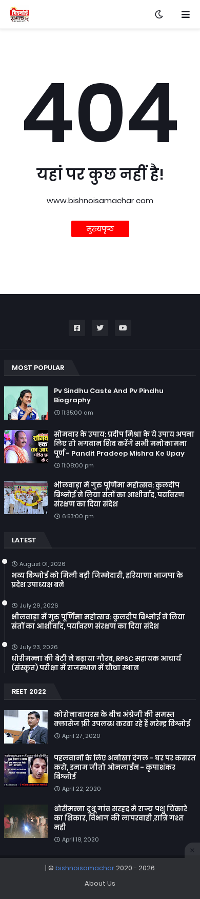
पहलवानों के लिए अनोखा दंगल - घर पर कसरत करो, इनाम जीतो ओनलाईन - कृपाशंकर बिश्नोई (125, 767)
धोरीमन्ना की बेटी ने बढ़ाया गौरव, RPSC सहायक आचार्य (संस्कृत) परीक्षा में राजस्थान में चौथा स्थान (96, 663)
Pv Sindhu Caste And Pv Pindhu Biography (109, 395)
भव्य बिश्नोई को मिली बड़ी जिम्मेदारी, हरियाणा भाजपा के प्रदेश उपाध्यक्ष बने (97, 580)
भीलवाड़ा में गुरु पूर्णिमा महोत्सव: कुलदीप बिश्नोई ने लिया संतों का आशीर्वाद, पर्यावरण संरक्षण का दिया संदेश (119, 495)
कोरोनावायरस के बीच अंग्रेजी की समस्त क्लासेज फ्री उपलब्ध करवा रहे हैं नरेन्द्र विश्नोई (122, 719)
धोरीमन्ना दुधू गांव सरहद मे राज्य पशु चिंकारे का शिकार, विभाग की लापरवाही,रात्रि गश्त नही (120, 818)
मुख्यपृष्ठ (100, 229)
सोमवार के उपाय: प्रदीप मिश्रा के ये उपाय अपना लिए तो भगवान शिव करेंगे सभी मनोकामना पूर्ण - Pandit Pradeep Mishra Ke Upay (124, 444)
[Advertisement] (100, 878)
